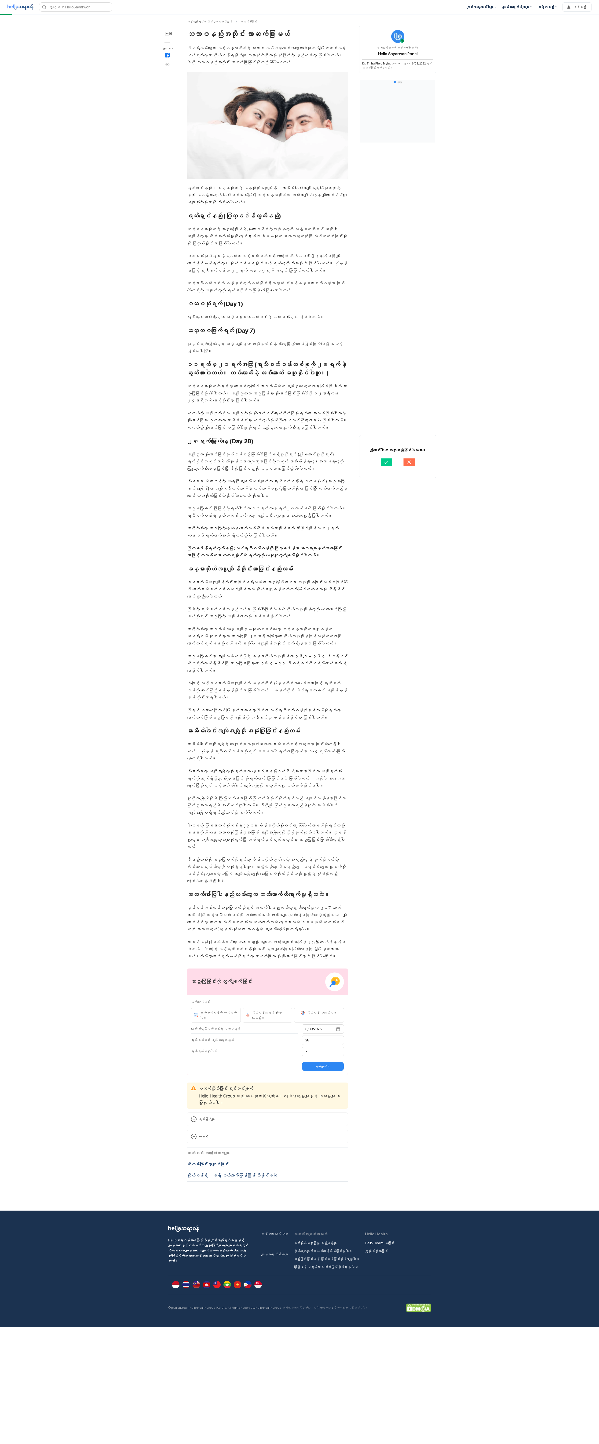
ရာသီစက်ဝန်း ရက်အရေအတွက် (212, 1040)
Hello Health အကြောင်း (379, 1243)
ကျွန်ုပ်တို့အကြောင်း (376, 1251)
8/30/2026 (313, 1029)
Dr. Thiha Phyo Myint (376, 63)
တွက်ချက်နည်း (200, 1002)
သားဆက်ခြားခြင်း (249, 21)
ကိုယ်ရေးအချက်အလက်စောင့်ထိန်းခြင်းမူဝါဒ (323, 1251)
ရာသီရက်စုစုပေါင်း (204, 1051)
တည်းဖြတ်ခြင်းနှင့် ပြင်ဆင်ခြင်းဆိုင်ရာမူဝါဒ (326, 1259)
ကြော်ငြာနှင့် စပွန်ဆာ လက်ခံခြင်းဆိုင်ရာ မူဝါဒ (326, 1267)
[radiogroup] (267, 1015)
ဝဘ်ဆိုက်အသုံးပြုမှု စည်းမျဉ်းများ (315, 1243)
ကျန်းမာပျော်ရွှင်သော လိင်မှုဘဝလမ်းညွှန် (209, 21)
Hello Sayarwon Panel (398, 53)
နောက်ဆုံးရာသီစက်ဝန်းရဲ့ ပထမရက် (215, 1029)
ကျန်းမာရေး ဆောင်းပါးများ (274, 1234)
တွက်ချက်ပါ (322, 1066)
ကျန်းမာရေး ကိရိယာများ (274, 1254)
